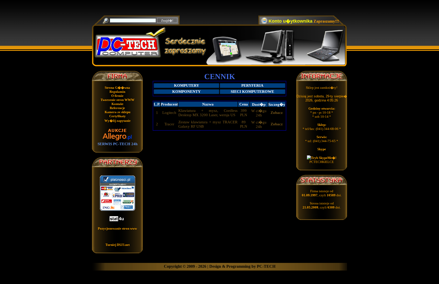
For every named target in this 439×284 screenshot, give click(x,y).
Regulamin (117, 92)
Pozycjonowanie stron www (117, 228)
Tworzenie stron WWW (117, 100)
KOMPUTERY (186, 85)
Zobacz (277, 113)
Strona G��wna (117, 87)
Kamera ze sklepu (117, 112)
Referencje (117, 108)
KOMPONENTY (186, 91)
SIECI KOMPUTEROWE (252, 91)
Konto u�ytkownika (290, 21)
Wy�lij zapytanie (117, 121)
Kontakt (117, 104)
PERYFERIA (252, 85)
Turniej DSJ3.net (117, 245)
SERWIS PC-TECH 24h (117, 144)
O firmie (117, 96)
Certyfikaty (117, 116)
